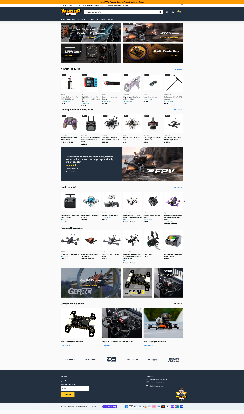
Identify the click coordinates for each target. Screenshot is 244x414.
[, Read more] (168, 12)
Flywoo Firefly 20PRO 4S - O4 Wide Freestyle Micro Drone (173, 217)
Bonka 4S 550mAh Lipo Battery (110, 98)
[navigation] (184, 82)
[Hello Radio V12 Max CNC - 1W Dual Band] (70, 123)
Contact (110, 19)
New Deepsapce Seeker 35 (163, 328)
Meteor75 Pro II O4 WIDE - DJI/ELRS (90, 216)
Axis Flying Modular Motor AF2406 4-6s (152, 139)
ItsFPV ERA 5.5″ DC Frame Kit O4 (110, 255)
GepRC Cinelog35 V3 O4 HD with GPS (122, 328)
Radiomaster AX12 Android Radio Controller (70, 216)
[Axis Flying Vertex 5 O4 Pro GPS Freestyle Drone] (173, 123)
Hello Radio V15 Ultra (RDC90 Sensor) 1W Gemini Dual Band (90, 140)
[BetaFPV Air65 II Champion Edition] (132, 123)
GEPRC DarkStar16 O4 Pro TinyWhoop (89, 255)
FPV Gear (91, 19)
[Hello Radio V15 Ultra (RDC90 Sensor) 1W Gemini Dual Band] (91, 123)
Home (63, 19)
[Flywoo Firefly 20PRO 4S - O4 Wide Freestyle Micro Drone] (173, 201)
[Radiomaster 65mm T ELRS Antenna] (173, 82)
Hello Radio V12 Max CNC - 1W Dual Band (69, 139)
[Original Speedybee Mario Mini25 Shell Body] (132, 82)
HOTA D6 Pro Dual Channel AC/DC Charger (173, 255)
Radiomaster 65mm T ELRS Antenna (173, 98)
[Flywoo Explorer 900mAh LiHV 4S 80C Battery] (70, 82)
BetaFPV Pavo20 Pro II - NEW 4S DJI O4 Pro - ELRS (110, 139)
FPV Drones (81, 19)
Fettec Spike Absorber (151, 97)
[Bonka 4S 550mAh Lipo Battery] (111, 82)
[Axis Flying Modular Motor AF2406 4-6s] (153, 123)
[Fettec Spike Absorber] (153, 82)
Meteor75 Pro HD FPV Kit (110, 215)
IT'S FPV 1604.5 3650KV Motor (152, 216)
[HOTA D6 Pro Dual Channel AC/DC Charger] (173, 240)
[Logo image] (132, 359)
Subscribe (67, 394)
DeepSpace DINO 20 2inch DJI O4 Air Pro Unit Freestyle (132, 216)
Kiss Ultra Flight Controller (81, 328)
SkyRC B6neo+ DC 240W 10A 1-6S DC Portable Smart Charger (90, 99)
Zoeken (160, 12)
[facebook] (65, 380)
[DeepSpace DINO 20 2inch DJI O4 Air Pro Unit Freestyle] (132, 201)
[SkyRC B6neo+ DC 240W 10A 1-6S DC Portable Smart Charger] (91, 82)
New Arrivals (71, 19)
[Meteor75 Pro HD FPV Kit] (111, 201)
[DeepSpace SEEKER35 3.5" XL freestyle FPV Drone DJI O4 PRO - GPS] (132, 240)
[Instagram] (61, 381)
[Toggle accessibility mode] (182, 5)
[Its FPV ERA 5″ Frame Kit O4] (70, 240)
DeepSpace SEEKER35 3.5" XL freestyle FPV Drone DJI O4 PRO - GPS (132, 256)
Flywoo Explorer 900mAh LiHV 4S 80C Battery (69, 98)
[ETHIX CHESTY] (153, 240)
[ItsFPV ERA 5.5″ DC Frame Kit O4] (111, 240)
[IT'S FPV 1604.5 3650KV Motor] (153, 201)
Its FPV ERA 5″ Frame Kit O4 (70, 254)
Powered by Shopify (81, 406)
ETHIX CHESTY (148, 254)
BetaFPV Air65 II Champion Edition (132, 139)
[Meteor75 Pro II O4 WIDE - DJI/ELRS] (91, 201)
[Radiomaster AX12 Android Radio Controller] (70, 201)
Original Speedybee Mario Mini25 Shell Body (131, 98)
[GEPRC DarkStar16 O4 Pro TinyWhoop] (91, 240)
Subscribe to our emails (68, 384)
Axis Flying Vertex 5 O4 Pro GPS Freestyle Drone (173, 139)
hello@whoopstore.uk (156, 386)
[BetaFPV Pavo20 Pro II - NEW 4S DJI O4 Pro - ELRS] (111, 123)
